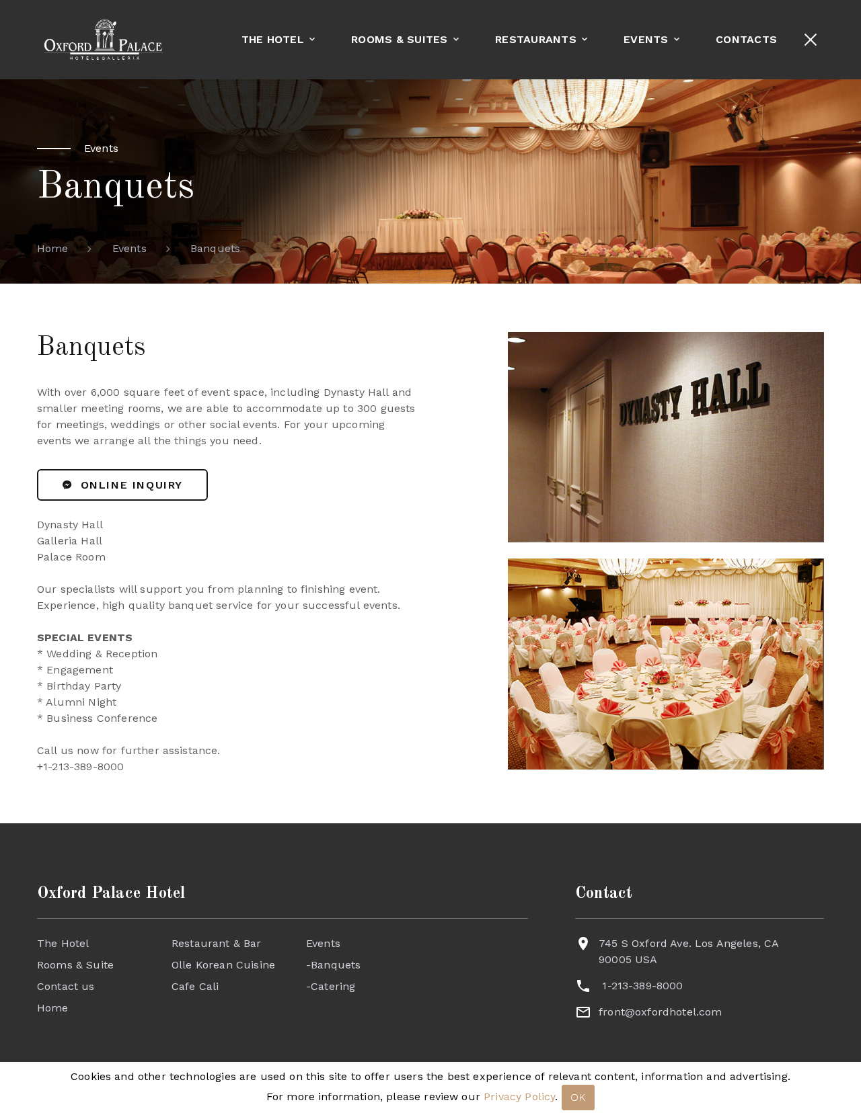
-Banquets (333, 964)
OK (578, 1097)
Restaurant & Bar (217, 943)
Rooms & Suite (75, 964)
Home (53, 248)
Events (646, 39)
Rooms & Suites (399, 39)
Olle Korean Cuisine (223, 964)
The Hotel (272, 39)
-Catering (330, 986)
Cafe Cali (195, 986)
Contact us (66, 986)
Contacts (746, 39)
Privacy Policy (519, 1096)
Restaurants (535, 39)
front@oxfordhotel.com (660, 1011)
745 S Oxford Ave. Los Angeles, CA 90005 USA (689, 951)
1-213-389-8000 (642, 985)
